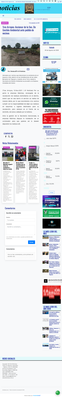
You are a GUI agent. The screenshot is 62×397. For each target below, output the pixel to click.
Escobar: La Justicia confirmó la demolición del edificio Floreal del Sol (33, 166)
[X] (44, 1)
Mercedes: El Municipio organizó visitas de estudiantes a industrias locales (7, 166)
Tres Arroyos (17, 19)
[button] (39, 1)
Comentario (9, 224)
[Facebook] (47, 1)
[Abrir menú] (3, 15)
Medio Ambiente (27, 19)
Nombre (8, 217)
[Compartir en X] (9, 136)
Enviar (32, 242)
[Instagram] (50, 1)
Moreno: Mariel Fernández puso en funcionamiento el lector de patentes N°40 (20, 166)
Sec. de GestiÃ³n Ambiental (41, 19)
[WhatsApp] (41, 1)
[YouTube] (56, 1)
